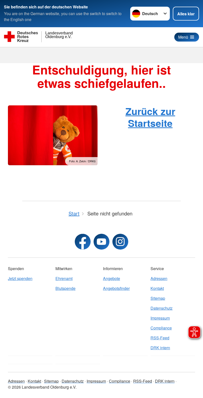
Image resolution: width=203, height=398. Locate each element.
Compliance (161, 328)
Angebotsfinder (116, 288)
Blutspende (65, 288)
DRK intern (160, 348)
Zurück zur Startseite (150, 117)
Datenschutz (162, 308)
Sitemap (158, 298)
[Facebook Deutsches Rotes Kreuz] (83, 242)
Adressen (159, 278)
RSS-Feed (160, 338)
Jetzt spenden (20, 278)
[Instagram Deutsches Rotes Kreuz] (120, 242)
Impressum (160, 318)
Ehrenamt (64, 278)
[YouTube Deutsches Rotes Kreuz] (101, 242)
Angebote (111, 278)
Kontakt (157, 288)
